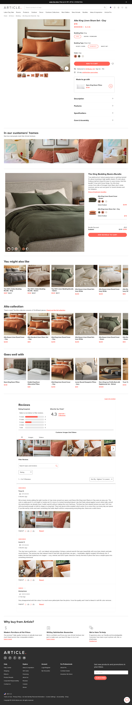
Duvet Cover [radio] (80, 46)
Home (5, 16)
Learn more (8, 639)
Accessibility (60, 696)
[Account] (118, 7)
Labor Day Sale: (54, 2)
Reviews (25, 680)
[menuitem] (9, 12)
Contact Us (7, 684)
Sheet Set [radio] (104, 46)
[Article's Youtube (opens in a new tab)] (24, 658)
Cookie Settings (51, 696)
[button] (114, 7)
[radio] (75, 56)
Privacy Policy (17, 696)
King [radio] (77, 36)
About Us (25, 677)
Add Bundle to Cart (107, 235)
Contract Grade (65, 671)
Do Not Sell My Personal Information (34, 696)
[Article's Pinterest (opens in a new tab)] (10, 658)
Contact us (93, 641)
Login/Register (46, 667)
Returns (6, 674)
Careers (25, 684)
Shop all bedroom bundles (97, 192)
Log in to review (110, 399)
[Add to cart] (111, 86)
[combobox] (111, 7)
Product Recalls (8, 677)
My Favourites (46, 671)
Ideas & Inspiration (28, 667)
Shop (67, 696)
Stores (25, 687)
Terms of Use (8, 696)
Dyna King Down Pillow (94, 85)
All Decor (11, 16)
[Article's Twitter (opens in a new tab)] (19, 658)
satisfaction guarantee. (90, 72)
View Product (102, 205)
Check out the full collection (55, 310)
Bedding (18, 16)
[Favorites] (122, 8)
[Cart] (126, 8)
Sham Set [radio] (93, 46)
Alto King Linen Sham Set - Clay (109, 209)
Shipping (6, 671)
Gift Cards (26, 671)
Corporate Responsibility (11, 680)
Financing (26, 674)
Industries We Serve (66, 674)
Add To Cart (92, 63)
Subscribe (101, 678)
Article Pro (63, 667)
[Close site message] (126, 2)
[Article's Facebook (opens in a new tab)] (14, 658)
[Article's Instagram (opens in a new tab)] (5, 658)
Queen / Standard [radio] (90, 36)
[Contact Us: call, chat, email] (114, 7)
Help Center (7, 667)
